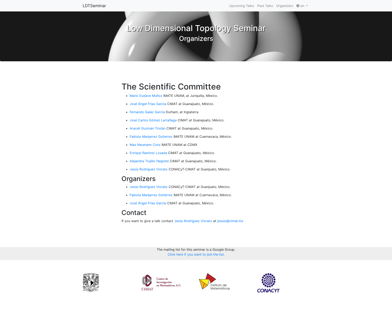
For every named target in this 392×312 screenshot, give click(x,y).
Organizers (284, 6)
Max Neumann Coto (145, 145)
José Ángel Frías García (148, 104)
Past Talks (265, 6)
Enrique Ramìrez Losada (148, 153)
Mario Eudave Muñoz (146, 96)
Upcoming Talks (241, 6)
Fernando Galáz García (147, 112)
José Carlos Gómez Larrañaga (153, 120)
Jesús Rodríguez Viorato (149, 169)
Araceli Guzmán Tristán (147, 128)
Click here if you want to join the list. (196, 254)
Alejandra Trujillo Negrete (149, 161)
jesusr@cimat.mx (230, 221)
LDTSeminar (94, 5)
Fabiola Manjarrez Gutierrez (151, 136)
